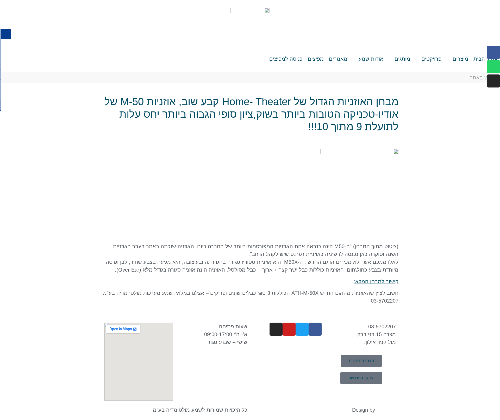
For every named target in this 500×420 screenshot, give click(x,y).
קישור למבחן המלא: (376, 281)
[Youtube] (289, 329)
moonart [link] (386, 410)
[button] (457, 59)
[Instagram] (493, 80)
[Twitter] (302, 329)
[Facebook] (493, 52)
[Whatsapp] (493, 66)
